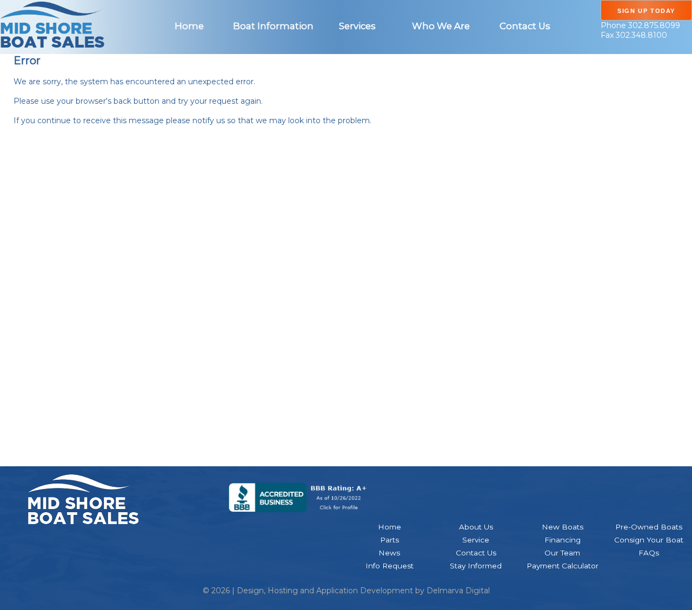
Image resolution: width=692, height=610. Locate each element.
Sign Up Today (646, 11)
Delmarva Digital (458, 590)
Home (189, 26)
